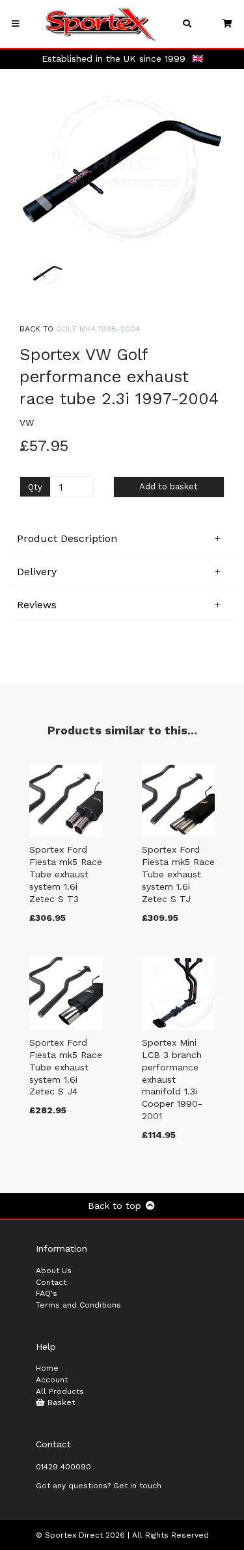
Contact (51, 1282)
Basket (60, 1402)
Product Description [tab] (67, 538)
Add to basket (168, 486)
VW (27, 422)
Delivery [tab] (37, 571)
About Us (54, 1270)
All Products (60, 1391)
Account (52, 1379)
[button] (41, 206)
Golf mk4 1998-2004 (98, 328)
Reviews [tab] (37, 605)
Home (47, 1368)
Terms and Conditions (78, 1305)
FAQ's (46, 1293)
